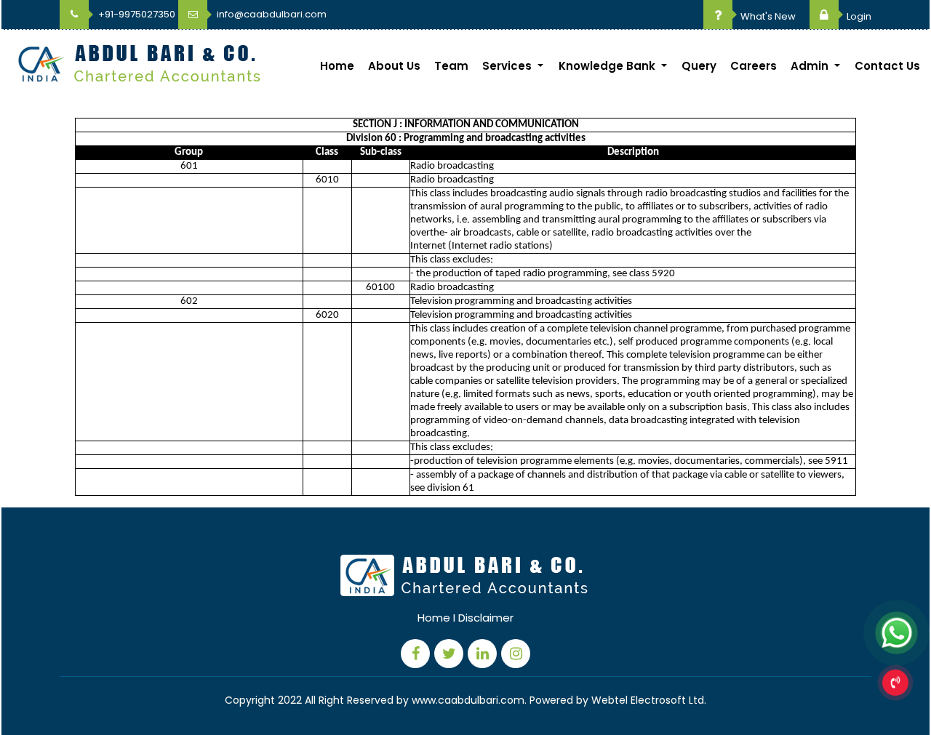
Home (337, 65)
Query (699, 65)
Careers (753, 65)
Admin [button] (811, 65)
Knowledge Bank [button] (608, 65)
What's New (767, 16)
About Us (394, 65)
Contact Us (887, 65)
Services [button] (508, 65)
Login (857, 16)
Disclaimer (486, 617)
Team (451, 65)
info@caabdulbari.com (271, 14)
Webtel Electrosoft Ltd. (648, 700)
